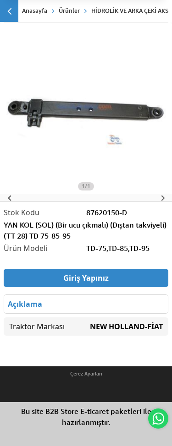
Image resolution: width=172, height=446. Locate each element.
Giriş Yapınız (86, 278)
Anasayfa (34, 10)
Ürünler (69, 10)
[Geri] (9, 11)
